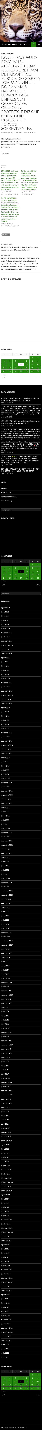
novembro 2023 (7, 745)
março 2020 (5, 928)
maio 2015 (5, 1157)
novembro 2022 (7, 795)
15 (32, 364)
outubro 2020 (6, 899)
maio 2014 (5, 1207)
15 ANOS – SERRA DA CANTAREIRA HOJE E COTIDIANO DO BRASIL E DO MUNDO (16, 44)
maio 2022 (5, 820)
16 (38, 364)
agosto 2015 (5, 1145)
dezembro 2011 (6, 1328)
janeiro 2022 (5, 837)
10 (4, 364)
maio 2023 (5, 770)
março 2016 (5, 1128)
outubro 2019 (6, 949)
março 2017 (5, 1078)
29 (32, 371)
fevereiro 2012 (6, 1320)
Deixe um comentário (27, 133)
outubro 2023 (6, 749)
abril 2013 (5, 1261)
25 (10, 371)
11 (10, 364)
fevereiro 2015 (6, 1170)
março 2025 (5, 678)
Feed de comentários (8, 497)
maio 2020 (5, 920)
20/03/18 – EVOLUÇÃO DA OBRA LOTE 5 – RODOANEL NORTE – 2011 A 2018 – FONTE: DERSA (20, 470)
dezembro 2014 (6, 1178)
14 (27, 364)
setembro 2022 (6, 803)
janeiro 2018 (5, 1036)
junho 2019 (5, 966)
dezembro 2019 (6, 941)
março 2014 (5, 1216)
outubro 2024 (6, 699)
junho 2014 (5, 1203)
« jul (3, 378)
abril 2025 (5, 674)
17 (4, 368)
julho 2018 (5, 1012)
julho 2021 (5, 862)
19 (15, 368)
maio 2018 (5, 1020)
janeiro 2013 (5, 1274)
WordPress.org (6, 501)
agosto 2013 (5, 1245)
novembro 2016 (7, 1095)
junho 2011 (5, 1349)
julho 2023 (5, 762)
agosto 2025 (5, 658)
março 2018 (5, 1028)
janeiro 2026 (5, 637)
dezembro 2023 (6, 741)
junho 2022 (5, 816)
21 (27, 368)
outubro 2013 (6, 1236)
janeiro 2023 (5, 787)
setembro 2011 (6, 1340)
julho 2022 (5, 812)
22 (32, 368)
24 (4, 371)
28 (27, 371)
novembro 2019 (7, 945)
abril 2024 (5, 724)
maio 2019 (5, 970)
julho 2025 (5, 662)
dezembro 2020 (6, 891)
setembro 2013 (6, 1240)
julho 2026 (5, 612)
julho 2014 (5, 1199)
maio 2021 (5, 870)
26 (15, 371)
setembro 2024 (6, 703)
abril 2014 (5, 1211)
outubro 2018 (6, 999)
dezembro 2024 (6, 691)
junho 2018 (5, 1016)
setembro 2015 (6, 1141)
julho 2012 (5, 1299)
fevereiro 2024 (6, 733)
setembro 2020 (6, 903)
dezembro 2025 (6, 641)
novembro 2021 (7, 845)
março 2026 (5, 628)
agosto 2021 (5, 857)
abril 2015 (5, 1161)
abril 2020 (5, 924)
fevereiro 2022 (6, 832)
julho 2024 (5, 712)
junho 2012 (5, 1303)
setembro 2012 (6, 1290)
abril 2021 (5, 874)
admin (16, 133)
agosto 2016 (5, 1107)
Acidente (6, 234)
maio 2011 (5, 1353)
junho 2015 (5, 1153)
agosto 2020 (5, 907)
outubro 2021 (6, 849)
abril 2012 (5, 1311)
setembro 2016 (6, 1103)
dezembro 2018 (6, 991)
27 (21, 371)
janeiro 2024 (5, 737)
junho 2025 (5, 666)
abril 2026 (5, 624)
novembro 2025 (7, 645)
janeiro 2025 (5, 687)
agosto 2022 (5, 808)
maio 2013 (5, 1257)
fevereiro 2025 (6, 683)
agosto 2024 (5, 708)
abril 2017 (5, 1074)
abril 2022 (5, 824)
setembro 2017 (6, 1053)
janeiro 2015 (5, 1174)
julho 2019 (5, 962)
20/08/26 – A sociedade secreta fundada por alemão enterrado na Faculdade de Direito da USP (20, 399)
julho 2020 (5, 912)
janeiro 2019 (5, 987)
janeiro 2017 (5, 1086)
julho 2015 (5, 1149)
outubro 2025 (6, 649)
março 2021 (5, 878)
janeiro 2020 (5, 937)
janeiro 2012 (5, 1324)
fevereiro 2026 (6, 633)
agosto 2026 (5, 608)
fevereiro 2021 (6, 882)
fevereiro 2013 (6, 1270)
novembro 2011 (7, 1332)
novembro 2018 (7, 995)
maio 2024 (5, 720)
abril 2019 (5, 974)
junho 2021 (5, 866)
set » (38, 378)
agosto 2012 (5, 1295)
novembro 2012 (7, 1282)
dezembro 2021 (6, 841)
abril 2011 (5, 1357)
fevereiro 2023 (6, 783)
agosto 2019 (5, 957)
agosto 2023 (5, 758)
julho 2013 (5, 1249)
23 (38, 368)
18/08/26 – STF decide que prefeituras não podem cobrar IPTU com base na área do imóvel (20, 422)
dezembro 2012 (6, 1278)
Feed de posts (6, 492)
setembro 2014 (6, 1191)
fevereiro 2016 (6, 1132)
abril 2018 (5, 1024)
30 (38, 371)
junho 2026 (5, 616)
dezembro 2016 (6, 1091)
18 (10, 368)
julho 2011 (5, 1345)
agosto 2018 (5, 1007)
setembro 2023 (6, 753)
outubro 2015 (6, 1136)
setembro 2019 (6, 953)
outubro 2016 (6, 1099)
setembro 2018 (6, 1003)
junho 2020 (5, 916)
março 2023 (5, 778)
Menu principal (39, 44)
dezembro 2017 (6, 1041)
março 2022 (5, 828)
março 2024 (5, 728)
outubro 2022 (6, 799)
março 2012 (5, 1315)
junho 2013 (5, 1253)
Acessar (4, 488)
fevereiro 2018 (6, 1032)
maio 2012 (5, 1307)
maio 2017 (5, 1070)
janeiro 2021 (5, 887)
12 (15, 364)
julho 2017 (5, 1061)
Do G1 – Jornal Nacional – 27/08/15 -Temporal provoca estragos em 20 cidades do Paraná (19, 247)
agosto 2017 (5, 1057)
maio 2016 (5, 1120)
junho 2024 (5, 716)
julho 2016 (5, 1111)
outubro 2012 (6, 1286)
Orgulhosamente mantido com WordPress (14, 1427)
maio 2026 (5, 620)
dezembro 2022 (6, 791)
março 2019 (5, 978)
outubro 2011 (6, 1336)
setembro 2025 (6, 653)
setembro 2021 (6, 853)
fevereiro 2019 (6, 982)
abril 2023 (5, 774)
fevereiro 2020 (6, 932)
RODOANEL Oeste (7, 53)
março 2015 (5, 1166)
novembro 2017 (7, 1045)
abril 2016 (5, 1124)
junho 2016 (5, 1116)
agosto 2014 (5, 1195)
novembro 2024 (7, 695)
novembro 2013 (7, 1232)
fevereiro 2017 (6, 1082)
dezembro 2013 (6, 1228)
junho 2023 (5, 766)
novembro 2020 (7, 895)
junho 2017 (5, 1066)
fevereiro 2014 (6, 1220)
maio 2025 (5, 670)
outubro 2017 (6, 1049)
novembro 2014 (7, 1182)
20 (21, 368)
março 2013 (5, 1265)
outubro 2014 (6, 1186)
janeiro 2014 (5, 1224)
